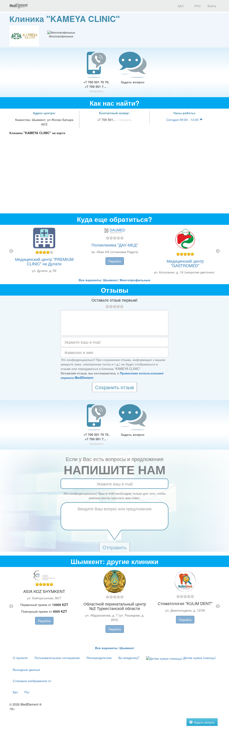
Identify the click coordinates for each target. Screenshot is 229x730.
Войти (212, 6)
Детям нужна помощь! (199, 657)
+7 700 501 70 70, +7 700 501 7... (96, 86)
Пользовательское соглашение (57, 657)
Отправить (114, 547)
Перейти (114, 261)
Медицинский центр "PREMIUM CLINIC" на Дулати (44, 261)
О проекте (20, 657)
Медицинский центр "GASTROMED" (185, 263)
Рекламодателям (99, 657)
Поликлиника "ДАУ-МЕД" (114, 245)
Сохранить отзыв (114, 387)
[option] (114, 251)
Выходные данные (26, 669)
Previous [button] (11, 251)
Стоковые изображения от (32, 680)
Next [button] (218, 251)
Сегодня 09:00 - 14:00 (182, 119)
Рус (27, 692)
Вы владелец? (128, 657)
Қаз (15, 692)
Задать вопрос (132, 82)
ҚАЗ (180, 6)
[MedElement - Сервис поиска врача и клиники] (18, 5)
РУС (197, 6)
